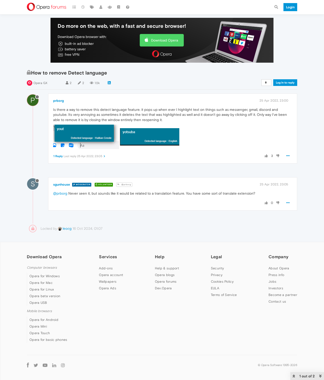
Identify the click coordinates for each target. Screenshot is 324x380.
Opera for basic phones (48, 340)
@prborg (126, 184)
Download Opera (164, 40)
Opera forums (166, 281)
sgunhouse (61, 184)
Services (108, 256)
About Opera (278, 268)
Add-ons (106, 268)
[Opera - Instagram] (63, 365)
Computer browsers (42, 268)
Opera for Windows (44, 276)
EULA (215, 288)
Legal (216, 256)
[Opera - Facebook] (27, 365)
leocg (67, 228)
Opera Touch (39, 333)
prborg (58, 101)
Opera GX (40, 83)
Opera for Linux (41, 289)
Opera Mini (38, 326)
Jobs (272, 281)
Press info (276, 275)
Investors (275, 288)
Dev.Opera (163, 288)
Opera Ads (107, 288)
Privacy (216, 275)
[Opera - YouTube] (45, 365)
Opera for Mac (41, 283)
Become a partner (282, 295)
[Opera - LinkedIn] (54, 365)
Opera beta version (44, 296)
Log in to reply (285, 82)
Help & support (167, 268)
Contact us (277, 301)
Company (278, 256)
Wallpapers (107, 281)
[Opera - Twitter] (35, 365)
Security (217, 268)
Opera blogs (165, 275)
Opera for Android (43, 320)
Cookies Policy (222, 281)
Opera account (111, 275)
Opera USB (38, 303)
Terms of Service (224, 295)
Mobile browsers (39, 311)
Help (159, 256)
